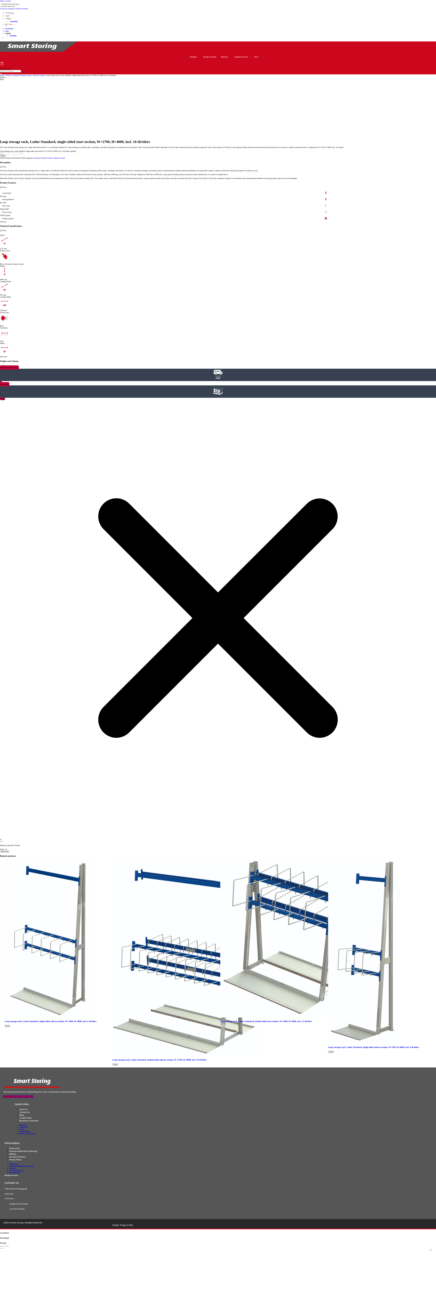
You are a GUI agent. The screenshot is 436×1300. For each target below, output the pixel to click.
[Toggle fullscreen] (3, 1246)
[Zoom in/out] (1, 1246)
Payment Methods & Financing (23, 1151)
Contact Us (24, 1112)
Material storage (39, 75)
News (256, 57)
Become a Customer (28, 1120)
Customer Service (241, 57)
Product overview (209, 57)
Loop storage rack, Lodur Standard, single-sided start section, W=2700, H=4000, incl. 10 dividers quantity (38, 151)
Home (2, 75)
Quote (3, 156)
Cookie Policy (25, 1118)
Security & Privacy (17, 1157)
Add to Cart (4, 851)
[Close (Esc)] (8, 1246)
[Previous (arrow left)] (1, 1248)
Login (7, 16)
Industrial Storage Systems (22, 75)
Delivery (12, 1154)
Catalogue (9, 13)
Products (193, 57)
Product (8, 75)
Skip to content (5, 1)
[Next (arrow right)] (3, 1248)
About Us (224, 57)
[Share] (5, 1246)
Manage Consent (11, 1175)
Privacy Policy (15, 1159)
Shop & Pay (14, 1148)
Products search (5, 69)
